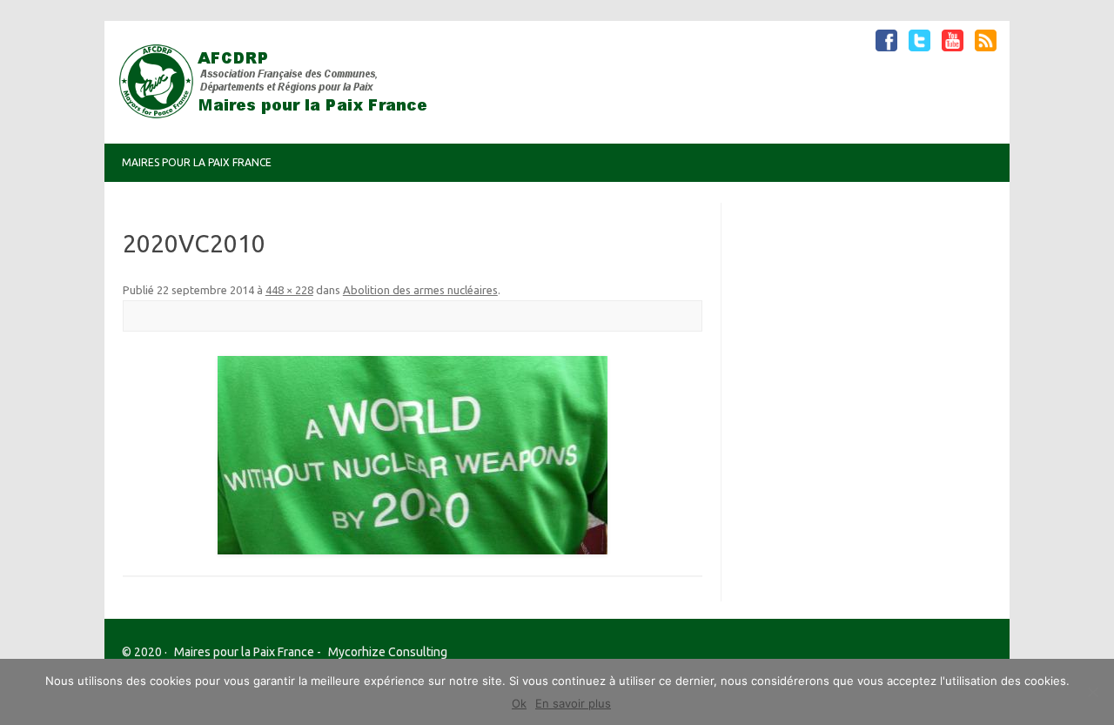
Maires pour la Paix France (197, 162)
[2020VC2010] (413, 455)
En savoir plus (573, 703)
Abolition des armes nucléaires (420, 290)
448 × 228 (289, 290)
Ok (519, 703)
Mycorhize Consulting (387, 652)
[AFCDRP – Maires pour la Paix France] (280, 114)
